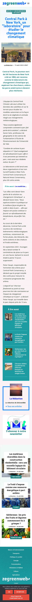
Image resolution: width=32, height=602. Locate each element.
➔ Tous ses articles (13, 406)
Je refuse (20, 592)
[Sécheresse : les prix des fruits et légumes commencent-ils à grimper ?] (8, 351)
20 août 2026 (20, 526)
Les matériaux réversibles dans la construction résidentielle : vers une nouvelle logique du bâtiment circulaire (21, 320)
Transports (16, 553)
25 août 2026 (20, 471)
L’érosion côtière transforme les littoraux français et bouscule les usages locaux (20, 368)
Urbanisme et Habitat (16, 568)
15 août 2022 (19, 65)
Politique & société (16, 557)
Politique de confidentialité (16, 597)
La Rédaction (8, 65)
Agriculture (16, 575)
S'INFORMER (16, 13)
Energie (16, 560)
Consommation (16, 564)
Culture (16, 571)
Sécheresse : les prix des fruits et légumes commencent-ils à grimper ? (20, 353)
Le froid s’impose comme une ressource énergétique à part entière (21, 338)
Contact (16, 583)
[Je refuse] (30, 593)
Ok (9, 592)
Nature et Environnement (16, 11)
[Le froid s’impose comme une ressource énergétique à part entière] (8, 337)
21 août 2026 (20, 496)
